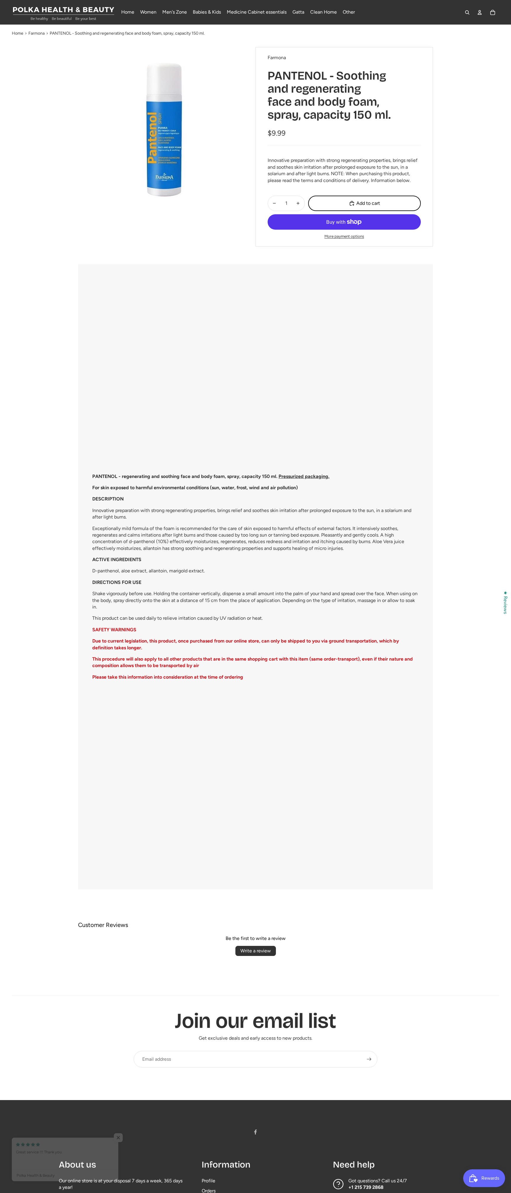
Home (17, 33)
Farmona (36, 33)
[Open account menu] (479, 12)
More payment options (344, 236)
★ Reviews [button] (505, 602)
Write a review (255, 951)
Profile (208, 1181)
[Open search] (467, 12)
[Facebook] (255, 1132)
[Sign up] (369, 1059)
